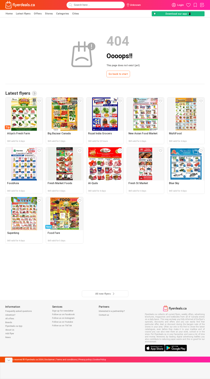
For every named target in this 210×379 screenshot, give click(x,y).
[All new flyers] (34, 93)
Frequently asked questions (18, 311)
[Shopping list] (202, 5)
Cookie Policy (99, 359)
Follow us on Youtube (62, 322)
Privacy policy (85, 359)
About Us (9, 330)
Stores (49, 13)
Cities (75, 13)
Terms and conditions (66, 359)
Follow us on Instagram (63, 318)
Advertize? (10, 315)
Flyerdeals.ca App (13, 326)
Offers (38, 13)
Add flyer (9, 333)
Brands (8, 322)
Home (9, 13)
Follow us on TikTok (62, 325)
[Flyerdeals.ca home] (20, 5)
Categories (62, 13)
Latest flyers (23, 13)
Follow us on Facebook (63, 314)
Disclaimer (49, 359)
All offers (9, 318)
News (8, 337)
